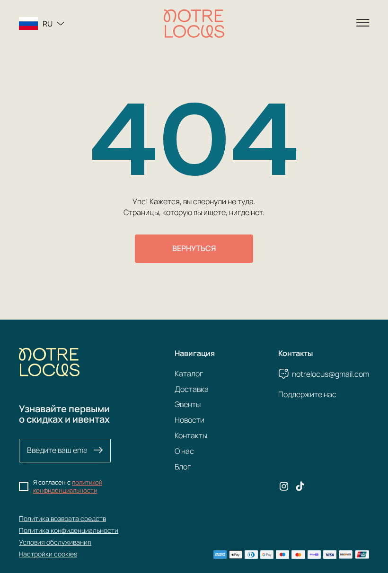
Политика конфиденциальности (68, 530)
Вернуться (194, 248)
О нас (184, 451)
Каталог (189, 373)
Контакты (191, 435)
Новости (189, 420)
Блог (183, 466)
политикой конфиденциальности (67, 486)
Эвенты (188, 404)
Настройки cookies (48, 553)
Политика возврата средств (62, 518)
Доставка (192, 389)
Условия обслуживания (55, 542)
